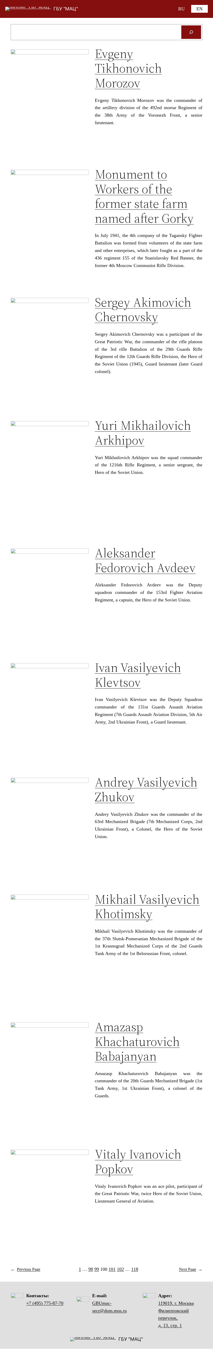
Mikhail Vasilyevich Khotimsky (147, 906)
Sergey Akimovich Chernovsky (143, 309)
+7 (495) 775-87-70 (44, 1303)
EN (199, 8)
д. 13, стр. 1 (170, 1325)
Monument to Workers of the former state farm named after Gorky (144, 196)
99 (96, 1269)
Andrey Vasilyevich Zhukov (146, 789)
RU (181, 8)
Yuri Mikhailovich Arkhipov (143, 432)
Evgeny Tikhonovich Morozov (128, 68)
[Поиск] (191, 32)
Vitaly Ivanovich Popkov (138, 1161)
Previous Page (25, 1269)
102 (120, 1269)
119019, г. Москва (176, 1303)
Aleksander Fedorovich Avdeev (145, 560)
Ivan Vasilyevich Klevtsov (138, 675)
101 (112, 1269)
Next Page (190, 1269)
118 (134, 1269)
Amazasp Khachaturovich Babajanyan (137, 1042)
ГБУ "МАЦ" (66, 8)
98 (90, 1269)
